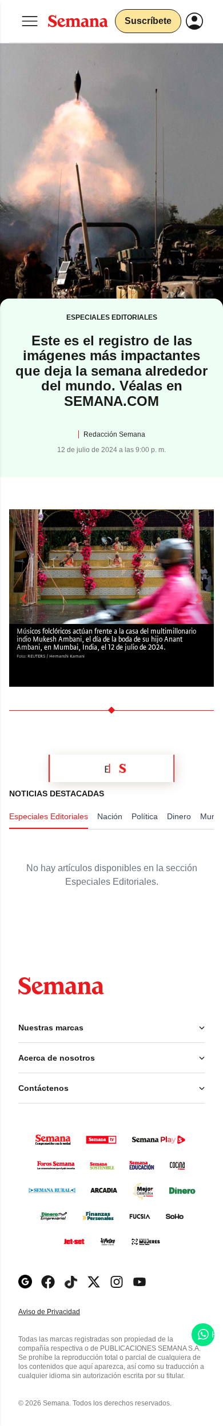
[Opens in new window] (48, 1282)
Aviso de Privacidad (61, 1312)
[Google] (25, 1282)
